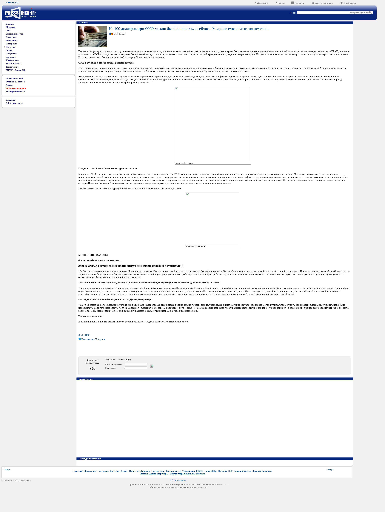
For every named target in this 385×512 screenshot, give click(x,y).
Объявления (262, 3)
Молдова (10, 27)
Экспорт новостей (15, 91)
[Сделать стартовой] (336, 3)
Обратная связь (14, 103)
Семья (9, 50)
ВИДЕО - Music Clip (16, 70)
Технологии (12, 66)
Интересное (12, 60)
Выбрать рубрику (359, 12)
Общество (11, 53)
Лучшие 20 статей (15, 81)
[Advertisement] (36, 129)
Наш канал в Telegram (93, 339)
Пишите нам (180, 480)
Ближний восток (14, 33)
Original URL (84, 335)
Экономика (12, 40)
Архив (9, 85)
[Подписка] (308, 3)
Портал (281, 3)
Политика (11, 37)
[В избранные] (360, 3)
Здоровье (11, 57)
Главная (10, 24)
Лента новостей (14, 78)
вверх (7, 469)
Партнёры (162, 473)
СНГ (8, 30)
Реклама (10, 100)
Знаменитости (13, 63)
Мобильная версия (16, 88)
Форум (173, 473)
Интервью (11, 43)
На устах (10, 47)
